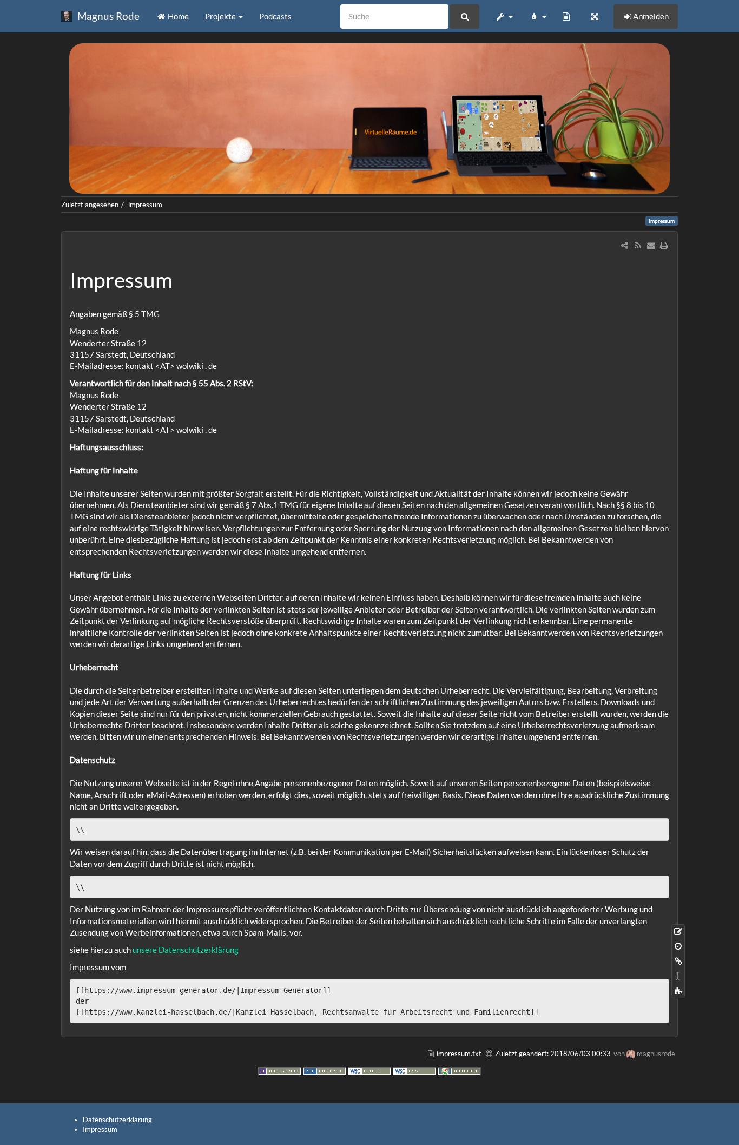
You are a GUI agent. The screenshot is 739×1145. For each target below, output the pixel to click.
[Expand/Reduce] (594, 16)
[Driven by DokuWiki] (459, 1070)
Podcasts (275, 16)
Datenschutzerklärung (199, 950)
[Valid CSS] (415, 1070)
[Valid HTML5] (370, 1070)
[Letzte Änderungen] (637, 245)
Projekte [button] (221, 16)
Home (177, 16)
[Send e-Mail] (650, 245)
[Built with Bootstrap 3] (280, 1070)
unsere (146, 950)
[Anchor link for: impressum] (183, 278)
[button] (504, 16)
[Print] (664, 245)
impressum (145, 204)
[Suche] (464, 16)
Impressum (100, 1129)
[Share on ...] (624, 245)
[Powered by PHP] (325, 1070)
